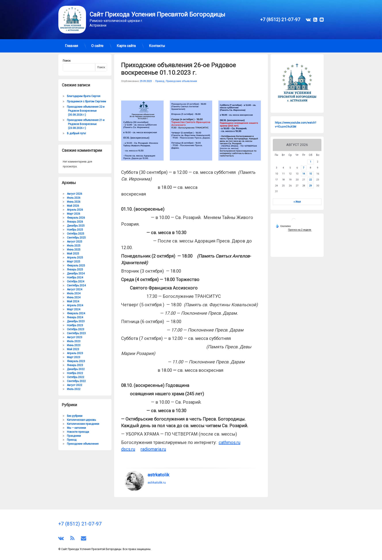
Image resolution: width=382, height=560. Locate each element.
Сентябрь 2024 (76, 285)
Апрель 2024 (75, 305)
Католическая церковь (81, 419)
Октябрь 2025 (75, 233)
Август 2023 (74, 337)
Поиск (67, 60)
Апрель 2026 (75, 209)
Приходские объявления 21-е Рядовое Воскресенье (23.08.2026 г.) (86, 124)
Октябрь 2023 (75, 329)
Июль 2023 (73, 341)
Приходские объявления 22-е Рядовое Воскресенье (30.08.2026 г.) (86, 110)
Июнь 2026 (73, 201)
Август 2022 (74, 385)
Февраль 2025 (76, 265)
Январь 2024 (75, 317)
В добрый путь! (76, 133)
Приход (159, 81)
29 (310, 185)
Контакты (157, 46)
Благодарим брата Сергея (83, 96)
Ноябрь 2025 (75, 229)
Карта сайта (126, 46)
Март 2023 (73, 357)
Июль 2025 (73, 245)
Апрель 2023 (75, 353)
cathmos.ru (229, 442)
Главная (71, 46)
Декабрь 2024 (76, 273)
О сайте (97, 46)
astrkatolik (158, 474)
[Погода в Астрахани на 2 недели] (299, 229)
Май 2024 (73, 301)
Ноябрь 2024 (75, 277)
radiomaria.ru (153, 449)
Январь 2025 (75, 269)
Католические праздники (83, 423)
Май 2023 (73, 349)
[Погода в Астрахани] (293, 222)
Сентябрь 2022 (76, 381)
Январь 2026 (75, 221)
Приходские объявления (181, 81)
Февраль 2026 (76, 217)
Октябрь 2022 (75, 377)
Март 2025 (73, 261)
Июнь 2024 (73, 297)
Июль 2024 (73, 293)
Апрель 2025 (75, 257)
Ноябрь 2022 (75, 373)
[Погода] (283, 226)
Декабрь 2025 (76, 225)
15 (310, 173)
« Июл (297, 201)
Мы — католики (76, 427)
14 (303, 173)
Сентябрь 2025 (76, 237)
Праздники (74, 435)
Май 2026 (73, 205)
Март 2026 (73, 213)
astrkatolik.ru (157, 482)
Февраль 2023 (76, 361)
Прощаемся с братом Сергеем (86, 101)
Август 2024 (74, 289)
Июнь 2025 (73, 249)
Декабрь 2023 (76, 321)
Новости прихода (78, 431)
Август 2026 (74, 193)
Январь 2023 (75, 365)
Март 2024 (73, 309)
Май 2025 (73, 253)
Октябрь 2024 (75, 281)
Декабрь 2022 (76, 369)
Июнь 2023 (73, 345)
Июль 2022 (73, 389)
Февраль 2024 (76, 313)
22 (310, 179)
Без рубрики (74, 415)
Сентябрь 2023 (76, 333)
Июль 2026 (73, 197)
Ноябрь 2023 (75, 325)
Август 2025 (74, 241)
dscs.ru (128, 449)
